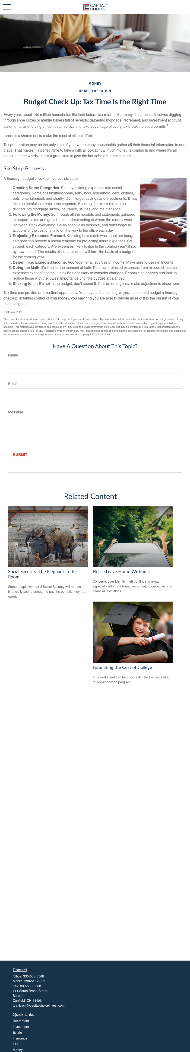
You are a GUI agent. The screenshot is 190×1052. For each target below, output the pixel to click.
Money (18, 1049)
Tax (15, 1044)
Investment (21, 1026)
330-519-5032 (34, 981)
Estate (17, 1032)
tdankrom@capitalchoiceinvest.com (39, 1005)
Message (15, 412)
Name (13, 355)
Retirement (21, 1020)
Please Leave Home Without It (122, 572)
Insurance (20, 1038)
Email (13, 383)
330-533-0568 (33, 976)
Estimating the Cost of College (122, 667)
